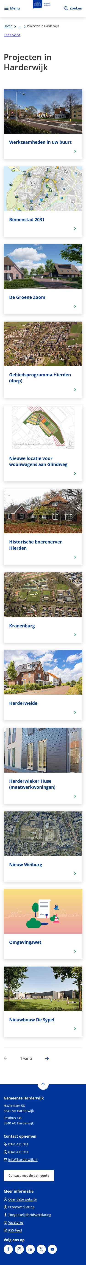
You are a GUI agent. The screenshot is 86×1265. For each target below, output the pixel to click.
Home (8, 26)
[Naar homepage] (42, 8)
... (20, 26)
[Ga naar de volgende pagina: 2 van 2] (45, 1059)
